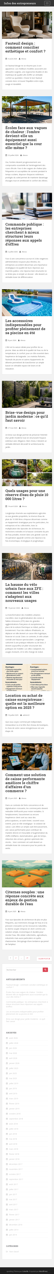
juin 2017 (13, 1194)
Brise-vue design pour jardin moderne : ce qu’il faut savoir (26, 416)
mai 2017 (13, 1199)
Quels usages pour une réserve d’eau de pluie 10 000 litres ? (26, 494)
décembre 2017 (15, 1164)
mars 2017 (13, 1209)
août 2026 (13, 1038)
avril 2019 (13, 1093)
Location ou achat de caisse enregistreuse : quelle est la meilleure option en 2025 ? (25, 701)
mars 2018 (13, 1149)
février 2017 (14, 1214)
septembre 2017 (16, 1179)
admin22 (26, 715)
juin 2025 (13, 1073)
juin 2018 (13, 1134)
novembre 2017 (15, 1169)
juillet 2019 (13, 1083)
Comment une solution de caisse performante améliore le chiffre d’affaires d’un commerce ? (25, 782)
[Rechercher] (45, 970)
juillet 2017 (13, 1189)
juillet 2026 (13, 1043)
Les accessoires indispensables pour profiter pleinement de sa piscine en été (25, 326)
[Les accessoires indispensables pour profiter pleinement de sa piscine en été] (27, 302)
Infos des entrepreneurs (20, 3)
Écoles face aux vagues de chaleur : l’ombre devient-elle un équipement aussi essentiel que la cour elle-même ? (26, 137)
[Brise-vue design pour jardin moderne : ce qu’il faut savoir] (27, 394)
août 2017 (13, 1184)
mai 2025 (13, 1078)
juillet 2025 (13, 1068)
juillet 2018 (13, 1129)
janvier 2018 (14, 1159)
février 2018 (14, 1154)
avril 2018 (13, 1144)
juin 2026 (13, 1048)
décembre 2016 (15, 1224)
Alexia (23, 59)
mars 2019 (13, 1098)
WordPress (43, 1271)
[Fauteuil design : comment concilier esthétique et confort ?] (27, 25)
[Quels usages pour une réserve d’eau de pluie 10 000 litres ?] (27, 472)
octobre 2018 (14, 1113)
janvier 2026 (14, 1063)
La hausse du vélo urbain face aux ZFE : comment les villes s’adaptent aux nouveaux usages (24, 592)
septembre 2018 (16, 1118)
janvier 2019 (14, 1108)
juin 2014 (13, 1235)
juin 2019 (13, 1088)
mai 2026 (13, 1053)
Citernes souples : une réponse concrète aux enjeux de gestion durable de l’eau (24, 898)
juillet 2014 (13, 1229)
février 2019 (14, 1103)
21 (27, 958)
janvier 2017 (14, 1219)
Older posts (43, 959)
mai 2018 (13, 1139)
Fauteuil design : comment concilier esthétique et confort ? (25, 47)
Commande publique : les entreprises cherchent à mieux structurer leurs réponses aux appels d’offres (24, 234)
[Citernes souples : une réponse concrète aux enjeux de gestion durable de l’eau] (27, 873)
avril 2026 (13, 1058)
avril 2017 (13, 1204)
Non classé (14, 1251)
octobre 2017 (14, 1174)
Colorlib (25, 1271)
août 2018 (13, 1124)
